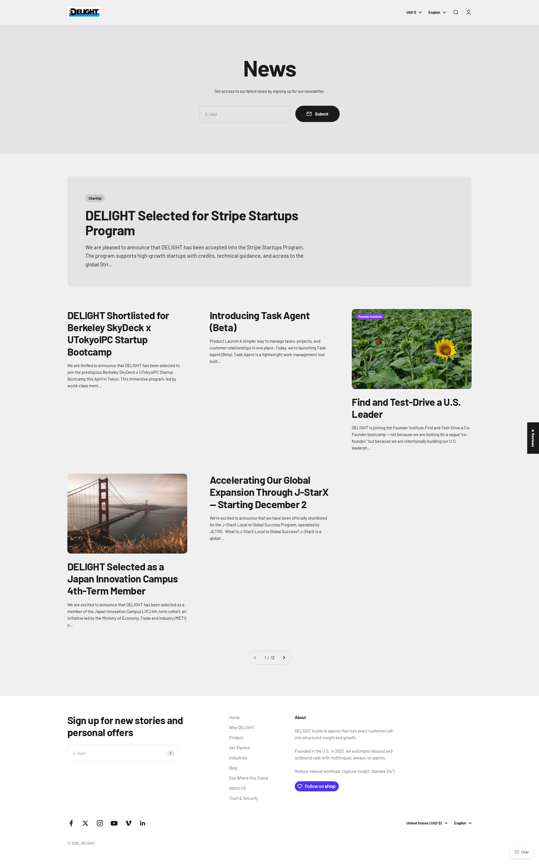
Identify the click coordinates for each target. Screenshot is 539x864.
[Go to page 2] (284, 657)
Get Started (239, 747)
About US (237, 788)
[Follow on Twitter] (85, 823)
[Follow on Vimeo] (128, 823)
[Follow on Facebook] (71, 823)
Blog (233, 767)
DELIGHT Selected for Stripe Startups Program (191, 222)
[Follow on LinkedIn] (143, 823)
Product (236, 737)
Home (234, 717)
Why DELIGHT (241, 727)
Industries (238, 757)
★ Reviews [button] (533, 438)
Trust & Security (243, 798)
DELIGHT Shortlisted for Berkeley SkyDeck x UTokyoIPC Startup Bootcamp (118, 333)
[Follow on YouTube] (114, 823)
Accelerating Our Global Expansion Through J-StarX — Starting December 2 (269, 492)
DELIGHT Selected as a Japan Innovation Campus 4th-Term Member (122, 578)
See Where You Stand (248, 777)
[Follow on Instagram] (100, 823)
